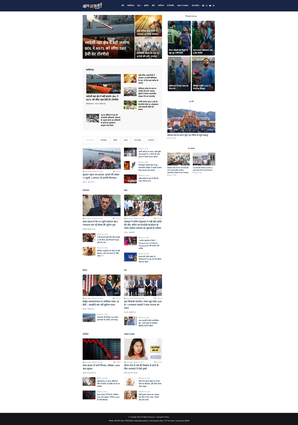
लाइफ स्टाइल (129, 334)
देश (125, 270)
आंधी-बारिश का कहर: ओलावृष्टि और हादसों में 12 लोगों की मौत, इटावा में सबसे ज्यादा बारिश (150, 154)
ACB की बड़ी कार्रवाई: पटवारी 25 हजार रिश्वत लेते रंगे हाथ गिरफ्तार (203, 169)
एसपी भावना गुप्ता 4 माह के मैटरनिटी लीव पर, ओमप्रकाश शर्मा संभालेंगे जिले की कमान (107, 48)
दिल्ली (115, 140)
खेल (153, 5)
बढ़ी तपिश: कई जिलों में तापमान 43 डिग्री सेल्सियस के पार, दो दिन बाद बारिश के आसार (148, 79)
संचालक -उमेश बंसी (114, 421)
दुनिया (146, 5)
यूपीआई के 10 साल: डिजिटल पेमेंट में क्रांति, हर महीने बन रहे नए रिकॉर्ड (108, 384)
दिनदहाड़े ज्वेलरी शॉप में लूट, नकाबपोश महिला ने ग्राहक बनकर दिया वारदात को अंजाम (150, 168)
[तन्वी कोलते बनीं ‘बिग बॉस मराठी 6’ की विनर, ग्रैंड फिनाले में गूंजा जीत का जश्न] (89, 237)
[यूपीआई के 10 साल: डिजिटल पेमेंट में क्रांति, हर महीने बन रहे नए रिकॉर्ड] (89, 381)
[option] (122, 37)
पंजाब (125, 140)
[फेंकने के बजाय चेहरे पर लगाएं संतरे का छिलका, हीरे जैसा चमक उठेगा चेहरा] (130, 381)
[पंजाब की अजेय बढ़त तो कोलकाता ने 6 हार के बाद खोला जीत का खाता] (130, 257)
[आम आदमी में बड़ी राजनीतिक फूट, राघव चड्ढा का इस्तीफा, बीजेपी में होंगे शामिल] (130, 321)
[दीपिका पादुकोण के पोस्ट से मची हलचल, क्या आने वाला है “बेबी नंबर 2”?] (89, 251)
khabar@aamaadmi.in (141, 421)
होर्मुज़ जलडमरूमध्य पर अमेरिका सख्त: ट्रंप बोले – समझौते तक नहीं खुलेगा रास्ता (101, 303)
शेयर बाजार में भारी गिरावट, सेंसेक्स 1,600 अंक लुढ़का (101, 367)
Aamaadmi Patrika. (163, 417)
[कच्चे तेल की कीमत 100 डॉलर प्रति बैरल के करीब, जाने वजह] (89, 317)
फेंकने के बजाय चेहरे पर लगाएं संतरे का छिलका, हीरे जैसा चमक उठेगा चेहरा (150, 384)
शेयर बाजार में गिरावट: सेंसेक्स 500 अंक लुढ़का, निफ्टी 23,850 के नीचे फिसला (108, 397)
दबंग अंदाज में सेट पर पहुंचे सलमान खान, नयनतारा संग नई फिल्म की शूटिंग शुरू (100, 223)
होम (123, 5)
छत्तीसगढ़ (130, 5)
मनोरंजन (161, 5)
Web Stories (182, 5)
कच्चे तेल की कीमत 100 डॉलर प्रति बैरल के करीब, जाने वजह (107, 318)
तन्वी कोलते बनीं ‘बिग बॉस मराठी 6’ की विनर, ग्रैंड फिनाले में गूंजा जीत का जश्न (108, 240)
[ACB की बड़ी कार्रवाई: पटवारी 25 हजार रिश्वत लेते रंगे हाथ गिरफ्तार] (204, 159)
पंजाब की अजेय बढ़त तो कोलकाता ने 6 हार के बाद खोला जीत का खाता (150, 259)
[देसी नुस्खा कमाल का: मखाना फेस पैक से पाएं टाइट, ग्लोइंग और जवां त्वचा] (130, 395)
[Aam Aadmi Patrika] (92, 5)
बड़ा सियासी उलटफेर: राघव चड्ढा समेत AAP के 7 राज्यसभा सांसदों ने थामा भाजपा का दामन (143, 305)
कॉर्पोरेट (86, 334)
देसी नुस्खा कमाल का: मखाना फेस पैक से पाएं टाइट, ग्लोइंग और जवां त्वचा (149, 397)
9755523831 (129, 421)
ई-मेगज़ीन (170, 5)
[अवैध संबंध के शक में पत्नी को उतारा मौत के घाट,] (130, 178)
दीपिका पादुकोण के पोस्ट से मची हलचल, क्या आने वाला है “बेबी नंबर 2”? (108, 253)
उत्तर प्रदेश (89, 140)
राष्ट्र (138, 5)
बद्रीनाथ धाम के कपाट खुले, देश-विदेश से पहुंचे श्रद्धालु (187, 135)
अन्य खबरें (195, 5)
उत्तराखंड (103, 140)
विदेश (85, 270)
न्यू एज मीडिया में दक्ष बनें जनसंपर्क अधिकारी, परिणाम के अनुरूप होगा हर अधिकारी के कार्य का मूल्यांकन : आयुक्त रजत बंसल (110, 120)
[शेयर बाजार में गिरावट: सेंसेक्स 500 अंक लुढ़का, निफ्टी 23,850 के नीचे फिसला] (89, 395)
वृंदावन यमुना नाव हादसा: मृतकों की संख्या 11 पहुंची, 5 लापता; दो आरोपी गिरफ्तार (101, 176)
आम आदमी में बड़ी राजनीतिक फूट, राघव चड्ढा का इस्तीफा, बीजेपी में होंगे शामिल (149, 323)
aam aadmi (88, 171)
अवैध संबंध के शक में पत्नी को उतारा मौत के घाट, (148, 180)
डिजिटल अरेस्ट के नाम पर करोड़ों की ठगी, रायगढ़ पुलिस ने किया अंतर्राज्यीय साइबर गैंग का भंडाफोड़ (147, 92)
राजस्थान (151, 140)
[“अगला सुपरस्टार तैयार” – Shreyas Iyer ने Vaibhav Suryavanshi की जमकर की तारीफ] (130, 241)
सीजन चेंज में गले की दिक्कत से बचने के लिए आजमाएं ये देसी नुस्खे (141, 367)
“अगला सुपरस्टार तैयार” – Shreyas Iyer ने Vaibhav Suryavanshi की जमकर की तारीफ (149, 244)
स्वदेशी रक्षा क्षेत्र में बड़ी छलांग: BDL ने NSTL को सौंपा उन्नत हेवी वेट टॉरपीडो (102, 98)
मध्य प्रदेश (137, 140)
